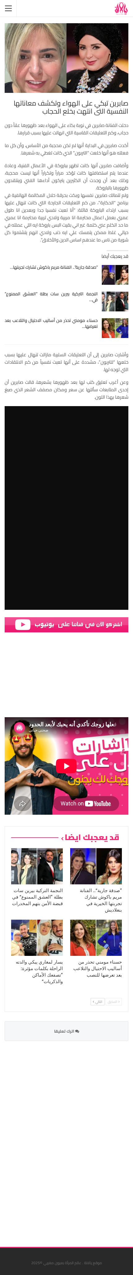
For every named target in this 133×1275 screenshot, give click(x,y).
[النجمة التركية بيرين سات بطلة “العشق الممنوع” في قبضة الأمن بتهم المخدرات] (115, 301)
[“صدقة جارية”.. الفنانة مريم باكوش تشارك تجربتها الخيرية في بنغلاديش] (115, 275)
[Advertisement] (82, 1140)
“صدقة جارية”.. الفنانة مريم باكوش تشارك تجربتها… (54, 267)
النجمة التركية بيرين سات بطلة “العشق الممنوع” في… (51, 297)
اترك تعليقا (64, 1031)
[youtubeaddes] (66, 624)
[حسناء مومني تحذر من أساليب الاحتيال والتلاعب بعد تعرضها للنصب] (115, 328)
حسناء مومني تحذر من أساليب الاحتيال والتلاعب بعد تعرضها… (51, 323)
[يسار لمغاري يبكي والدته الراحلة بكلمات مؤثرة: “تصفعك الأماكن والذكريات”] (37, 938)
